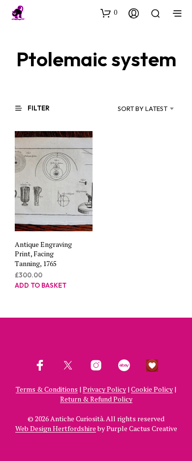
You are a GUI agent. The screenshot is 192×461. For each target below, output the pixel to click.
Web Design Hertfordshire (55, 429)
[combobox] (134, 108)
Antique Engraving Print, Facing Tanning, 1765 (43, 253)
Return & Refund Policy (96, 399)
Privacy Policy (104, 389)
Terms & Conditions (47, 389)
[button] (108, 13)
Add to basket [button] (40, 285)
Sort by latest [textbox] (142, 108)
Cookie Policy (152, 389)
